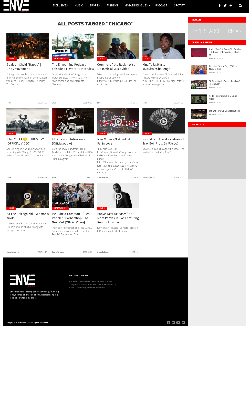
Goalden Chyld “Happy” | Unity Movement (23, 66)
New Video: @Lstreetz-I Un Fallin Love (115, 141)
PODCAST (161, 5)
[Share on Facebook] (20, 53)
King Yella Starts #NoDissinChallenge (156, 66)
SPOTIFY (179, 5)
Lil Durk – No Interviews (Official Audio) (68, 141)
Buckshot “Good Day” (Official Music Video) (223, 67)
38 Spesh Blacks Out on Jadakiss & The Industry (225, 82)
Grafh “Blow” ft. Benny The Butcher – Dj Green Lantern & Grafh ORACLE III (225, 52)
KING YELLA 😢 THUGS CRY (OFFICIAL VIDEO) (25, 141)
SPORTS (95, 5)
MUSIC (79, 5)
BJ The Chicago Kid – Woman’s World (27, 216)
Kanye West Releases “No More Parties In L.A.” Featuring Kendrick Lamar (118, 218)
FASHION (112, 5)
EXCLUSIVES (60, 5)
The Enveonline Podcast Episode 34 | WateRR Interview (73, 66)
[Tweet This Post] (27, 53)
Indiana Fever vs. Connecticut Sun (224, 110)
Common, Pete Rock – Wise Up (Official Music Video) (116, 66)
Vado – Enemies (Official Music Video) (223, 97)
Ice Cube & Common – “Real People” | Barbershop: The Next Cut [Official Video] (71, 218)
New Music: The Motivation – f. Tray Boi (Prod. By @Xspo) (163, 141)
